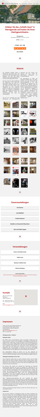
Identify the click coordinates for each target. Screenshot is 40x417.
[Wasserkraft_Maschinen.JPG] (15, 116)
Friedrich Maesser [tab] (20, 218)
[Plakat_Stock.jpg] (24, 187)
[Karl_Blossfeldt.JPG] (7, 116)
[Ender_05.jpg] (7, 152)
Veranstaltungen (30, 3)
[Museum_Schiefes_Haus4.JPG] (24, 107)
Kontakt (34, 3)
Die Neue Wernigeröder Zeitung (20, 276)
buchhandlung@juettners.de (9, 305)
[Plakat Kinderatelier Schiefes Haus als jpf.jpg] (15, 175)
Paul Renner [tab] (20, 207)
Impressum (37, 3)
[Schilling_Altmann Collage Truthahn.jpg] (15, 134)
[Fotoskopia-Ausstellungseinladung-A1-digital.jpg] (24, 116)
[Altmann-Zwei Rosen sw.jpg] (7, 134)
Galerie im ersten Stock (14, 274)
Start (17, 3)
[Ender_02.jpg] (15, 143)
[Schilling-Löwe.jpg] (24, 134)
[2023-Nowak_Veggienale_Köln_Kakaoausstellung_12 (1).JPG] (24, 125)
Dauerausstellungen (24, 3)
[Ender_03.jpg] (24, 143)
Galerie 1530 (5, 274)
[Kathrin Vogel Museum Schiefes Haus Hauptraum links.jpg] (24, 164)
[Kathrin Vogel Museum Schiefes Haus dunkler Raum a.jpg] (33, 152)
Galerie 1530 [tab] (20, 257)
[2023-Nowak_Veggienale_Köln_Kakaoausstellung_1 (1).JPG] (7, 125)
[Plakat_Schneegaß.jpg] (15, 187)
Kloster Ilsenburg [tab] (20, 268)
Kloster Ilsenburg (33, 274)
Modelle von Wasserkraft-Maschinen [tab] (20, 224)
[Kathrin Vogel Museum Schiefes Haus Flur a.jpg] (15, 164)
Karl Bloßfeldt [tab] (20, 213)
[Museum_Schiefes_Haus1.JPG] (7, 184)
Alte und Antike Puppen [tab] (20, 229)
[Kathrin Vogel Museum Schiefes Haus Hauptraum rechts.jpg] (33, 164)
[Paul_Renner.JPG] (33, 107)
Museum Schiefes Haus (24, 274)
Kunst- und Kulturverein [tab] (20, 252)
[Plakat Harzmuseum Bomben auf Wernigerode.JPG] (33, 134)
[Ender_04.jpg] (33, 143)
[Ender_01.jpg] (7, 143)
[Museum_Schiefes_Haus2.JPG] (15, 107)
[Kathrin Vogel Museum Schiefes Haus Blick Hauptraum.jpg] (24, 152)
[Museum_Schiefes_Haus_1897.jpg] (7, 107)
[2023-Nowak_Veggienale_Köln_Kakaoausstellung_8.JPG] (15, 125)
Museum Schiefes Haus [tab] (20, 263)
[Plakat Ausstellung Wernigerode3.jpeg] (15, 155)
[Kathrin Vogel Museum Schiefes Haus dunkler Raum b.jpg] (7, 164)
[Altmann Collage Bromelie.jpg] (33, 125)
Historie (20, 3)
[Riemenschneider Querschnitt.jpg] (33, 116)
